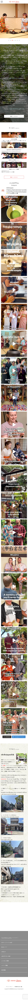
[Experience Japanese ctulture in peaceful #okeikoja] (14, 559)
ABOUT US (5, 956)
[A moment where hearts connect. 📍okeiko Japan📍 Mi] (14, 209)
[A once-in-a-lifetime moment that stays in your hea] (14, 721)
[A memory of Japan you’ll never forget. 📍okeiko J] (14, 317)
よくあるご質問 (5, 961)
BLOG (4, 947)
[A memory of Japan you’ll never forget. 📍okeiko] (14, 586)
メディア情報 (4, 965)
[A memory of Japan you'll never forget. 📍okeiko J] (14, 290)
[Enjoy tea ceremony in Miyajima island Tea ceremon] (14, 424)
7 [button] (19, 40)
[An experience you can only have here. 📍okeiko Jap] (14, 532)
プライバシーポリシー (9, 986)
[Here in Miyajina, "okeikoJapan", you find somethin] (14, 478)
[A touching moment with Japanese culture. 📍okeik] (14, 640)
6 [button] (17, 40)
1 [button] (8, 40)
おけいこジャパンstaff (6, 942)
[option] (14, 21)
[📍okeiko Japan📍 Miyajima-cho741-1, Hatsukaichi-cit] (14, 451)
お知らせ (3, 951)
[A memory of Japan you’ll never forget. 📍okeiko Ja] (14, 613)
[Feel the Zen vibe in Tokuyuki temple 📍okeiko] (14, 263)
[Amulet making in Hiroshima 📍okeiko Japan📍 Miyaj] (14, 398)
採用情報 (3, 970)
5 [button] (15, 40)
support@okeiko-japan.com (16, 78)
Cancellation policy (10, 938)
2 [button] (10, 40)
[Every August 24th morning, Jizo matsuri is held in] (14, 236)
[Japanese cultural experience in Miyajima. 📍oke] (14, 371)
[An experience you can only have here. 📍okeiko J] (14, 344)
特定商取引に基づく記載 (18, 986)
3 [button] (12, 40)
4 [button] (13, 40)
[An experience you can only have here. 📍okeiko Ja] (14, 667)
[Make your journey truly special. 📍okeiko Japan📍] (14, 505)
